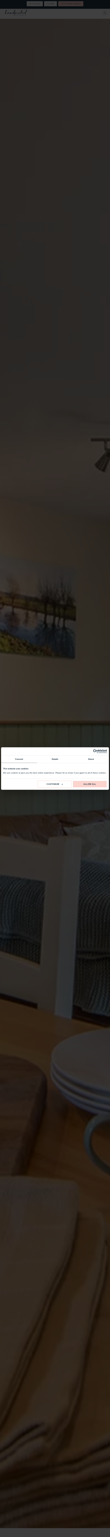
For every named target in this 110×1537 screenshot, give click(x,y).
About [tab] (91, 759)
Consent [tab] (19, 759)
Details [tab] (55, 759)
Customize (53, 784)
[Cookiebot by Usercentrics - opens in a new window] (95, 751)
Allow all (89, 784)
